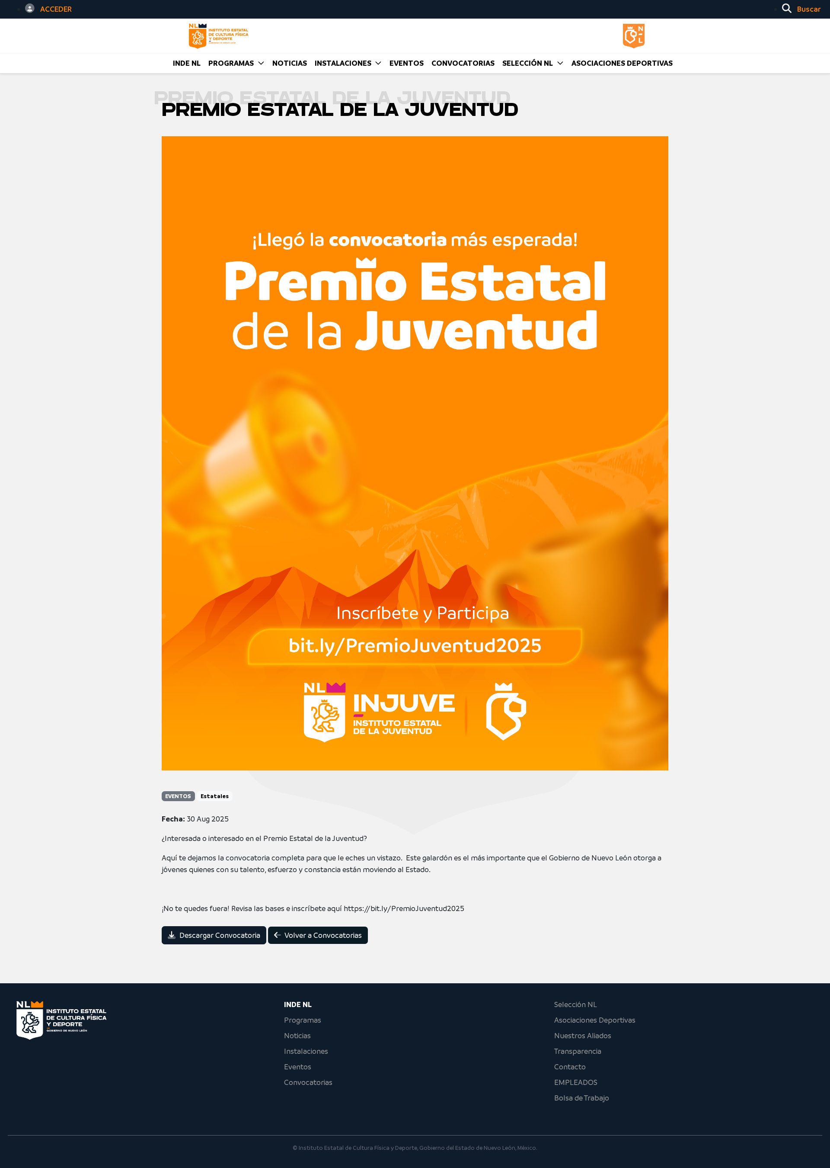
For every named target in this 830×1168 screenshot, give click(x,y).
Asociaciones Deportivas (622, 63)
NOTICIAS (289, 63)
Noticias (297, 1035)
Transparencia (577, 1051)
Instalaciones (306, 1051)
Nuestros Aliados (582, 1035)
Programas (302, 1020)
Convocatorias (308, 1082)
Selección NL (575, 1004)
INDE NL (187, 63)
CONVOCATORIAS (463, 63)
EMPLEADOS (575, 1082)
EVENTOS (406, 63)
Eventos (297, 1067)
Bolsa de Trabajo (581, 1098)
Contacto (570, 1067)
